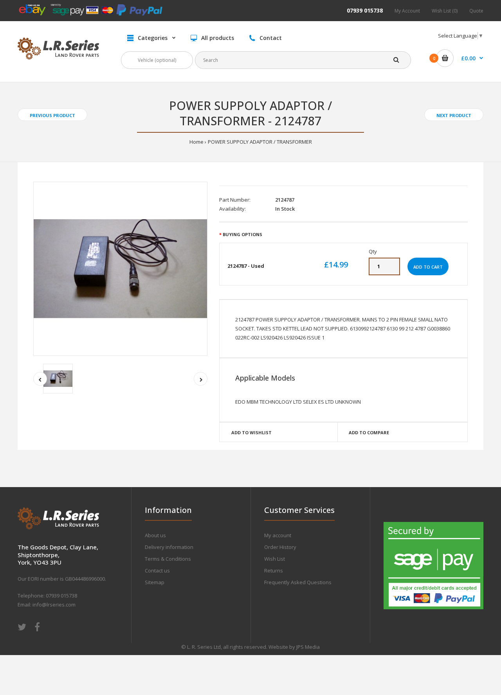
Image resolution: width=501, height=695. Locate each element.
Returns (273, 570)
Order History (280, 547)
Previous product (52, 115)
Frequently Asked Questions (298, 582)
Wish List (274, 558)
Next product (453, 115)
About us (155, 535)
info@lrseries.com (54, 604)
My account (277, 535)
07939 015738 (365, 10)
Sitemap (154, 582)
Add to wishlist (251, 432)
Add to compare (369, 432)
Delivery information (169, 547)
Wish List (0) (445, 10)
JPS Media (308, 646)
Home (196, 141)
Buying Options (242, 234)
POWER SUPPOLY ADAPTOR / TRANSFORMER (260, 141)
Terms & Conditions (168, 558)
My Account (407, 10)
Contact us (157, 570)
